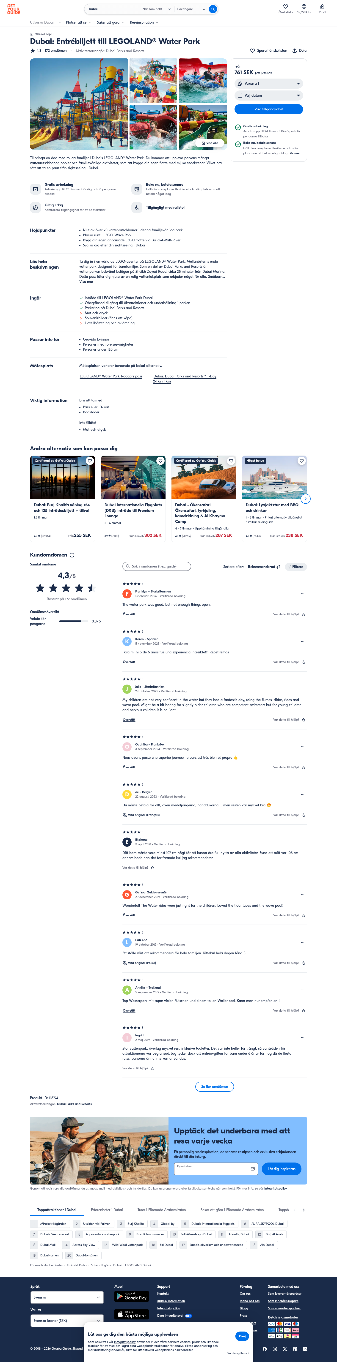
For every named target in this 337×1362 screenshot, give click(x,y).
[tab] (57, 1210)
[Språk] (304, 6)
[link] (62, 499)
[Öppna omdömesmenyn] (303, 594)
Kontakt (163, 1294)
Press (243, 1316)
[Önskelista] (285, 6)
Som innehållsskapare (283, 1301)
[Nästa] (306, 499)
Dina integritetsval (170, 1316)
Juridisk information (171, 1301)
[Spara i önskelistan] (90, 461)
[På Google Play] (131, 1297)
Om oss (245, 1294)
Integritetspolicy (275, 1188)
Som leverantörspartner (284, 1294)
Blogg (244, 1308)
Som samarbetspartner (284, 1308)
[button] (48, 50)
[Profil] (322, 6)
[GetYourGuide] (13, 9)
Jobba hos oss (250, 1301)
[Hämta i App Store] (131, 1315)
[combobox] (264, 567)
